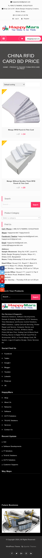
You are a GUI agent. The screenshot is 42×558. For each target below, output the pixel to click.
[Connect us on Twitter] (16, 553)
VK (5, 385)
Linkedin (7, 376)
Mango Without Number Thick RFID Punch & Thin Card (21, 182)
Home (5, 67)
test (5, 442)
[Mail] (2, 290)
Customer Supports (11, 464)
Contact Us (8, 430)
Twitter (6, 358)
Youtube (7, 372)
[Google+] (2, 277)
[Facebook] (2, 268)
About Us (7, 402)
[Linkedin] (2, 285)
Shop (6, 398)
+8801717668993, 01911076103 (21, 5)
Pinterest (7, 381)
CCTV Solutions (10, 416)
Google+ (7, 363)
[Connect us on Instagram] (26, 553)
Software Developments (12, 446)
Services (7, 425)
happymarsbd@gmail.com (21, 2)
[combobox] (21, 217)
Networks (7, 407)
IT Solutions (8, 451)
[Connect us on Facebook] (12, 553)
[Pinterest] (2, 281)
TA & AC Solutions (11, 420)
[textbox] (21, 218)
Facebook (8, 354)
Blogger (7, 367)
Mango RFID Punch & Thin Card (21, 130)
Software (7, 411)
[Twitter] (2, 272)
